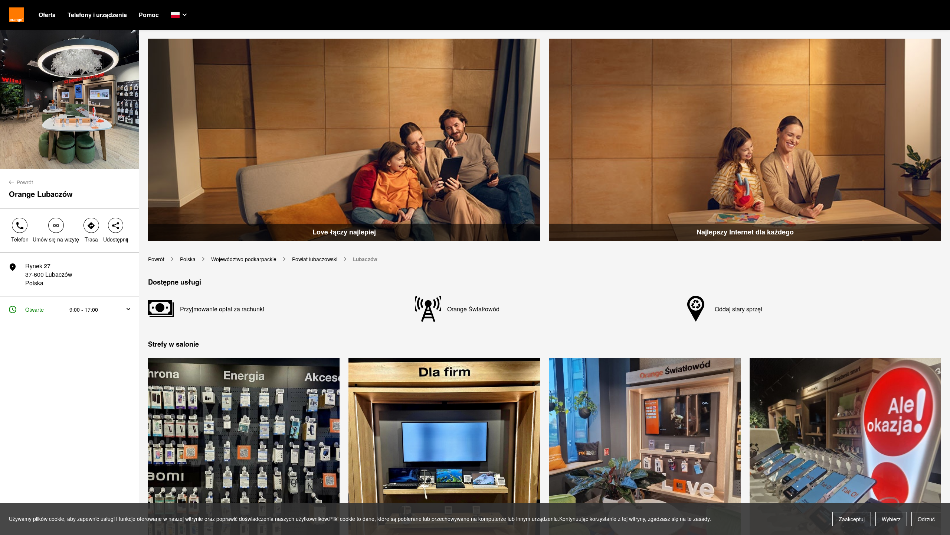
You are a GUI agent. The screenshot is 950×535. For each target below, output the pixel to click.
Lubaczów (365, 259)
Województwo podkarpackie (243, 259)
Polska (188, 259)
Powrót (156, 259)
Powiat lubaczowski (314, 259)
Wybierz (891, 519)
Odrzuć (926, 519)
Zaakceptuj (852, 519)
